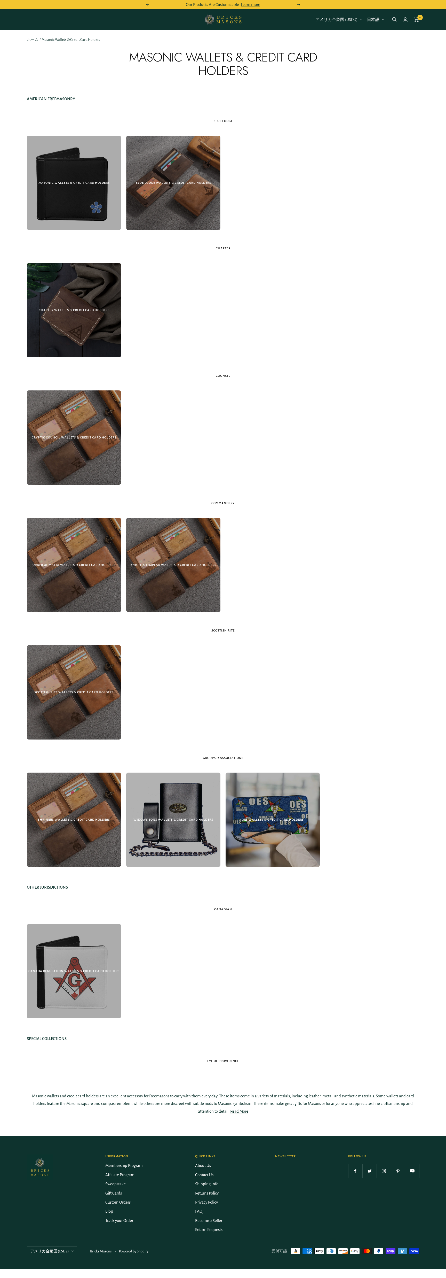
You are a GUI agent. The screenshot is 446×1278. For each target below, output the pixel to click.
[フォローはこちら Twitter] (369, 1171)
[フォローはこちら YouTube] (412, 1171)
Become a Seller (208, 1220)
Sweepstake (115, 1184)
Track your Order (119, 1220)
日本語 (373, 20)
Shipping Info (206, 1184)
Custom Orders (118, 1202)
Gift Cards (113, 1193)
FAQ (198, 1211)
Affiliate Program (119, 1175)
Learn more (250, 4)
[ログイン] (405, 19)
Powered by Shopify (133, 1251)
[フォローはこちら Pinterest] (398, 1171)
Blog (109, 1211)
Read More (239, 1111)
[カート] (416, 19)
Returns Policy (207, 1193)
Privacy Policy (206, 1202)
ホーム (32, 40)
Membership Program (124, 1165)
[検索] (394, 19)
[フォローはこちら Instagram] (384, 1171)
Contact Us (204, 1175)
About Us (203, 1165)
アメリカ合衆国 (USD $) (336, 20)
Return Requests (208, 1229)
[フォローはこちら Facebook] (355, 1171)
